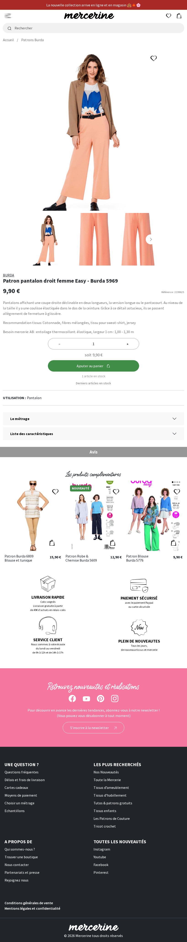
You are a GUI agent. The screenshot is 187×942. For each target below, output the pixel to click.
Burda (8, 275)
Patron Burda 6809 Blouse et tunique (19, 558)
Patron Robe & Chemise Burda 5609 (81, 558)
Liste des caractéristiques (31, 433)
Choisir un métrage (19, 803)
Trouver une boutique (21, 857)
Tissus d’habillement (110, 795)
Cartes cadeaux (16, 787)
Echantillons (15, 810)
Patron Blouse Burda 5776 (137, 558)
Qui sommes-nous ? (20, 849)
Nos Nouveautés (106, 772)
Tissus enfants (105, 810)
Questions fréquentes (22, 772)
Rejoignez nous (17, 880)
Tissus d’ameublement (111, 787)
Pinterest (101, 872)
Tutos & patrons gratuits (113, 803)
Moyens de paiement (21, 795)
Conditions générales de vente (29, 903)
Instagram (102, 849)
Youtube (100, 857)
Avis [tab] (94, 452)
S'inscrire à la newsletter (89, 727)
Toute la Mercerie (107, 779)
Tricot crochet (105, 826)
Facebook (101, 864)
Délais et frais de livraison (25, 779)
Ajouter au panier (90, 366)
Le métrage (19, 418)
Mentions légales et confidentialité (32, 908)
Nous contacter (17, 864)
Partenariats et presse (22, 872)
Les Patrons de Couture (112, 818)
